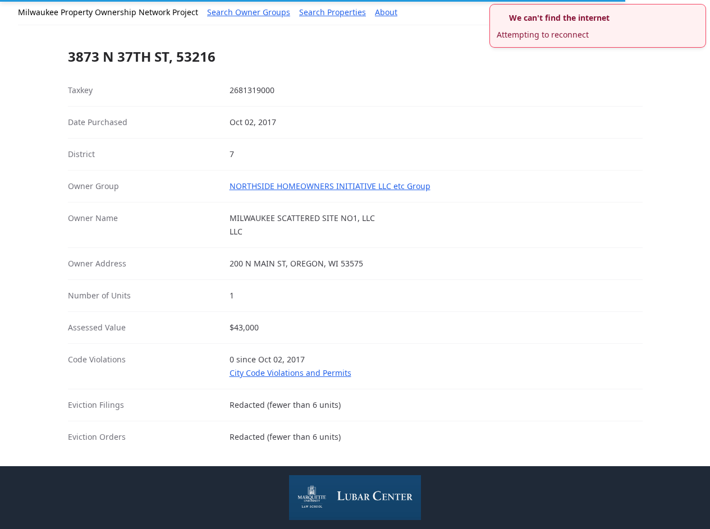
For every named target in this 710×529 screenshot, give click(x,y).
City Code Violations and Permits (290, 372)
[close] (698, 11)
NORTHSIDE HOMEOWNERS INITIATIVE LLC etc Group (330, 186)
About (386, 12)
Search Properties (332, 12)
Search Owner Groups (248, 12)
